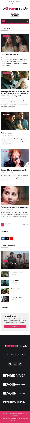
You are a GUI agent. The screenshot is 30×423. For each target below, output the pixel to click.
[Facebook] (3, 238)
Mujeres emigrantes (16, 297)
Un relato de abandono (10, 264)
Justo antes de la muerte (10, 54)
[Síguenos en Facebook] (12, 3)
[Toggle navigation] (3, 21)
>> (9, 225)
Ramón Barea (6, 36)
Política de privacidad (16, 418)
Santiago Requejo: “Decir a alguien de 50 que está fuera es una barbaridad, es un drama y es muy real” (15, 94)
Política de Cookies (11, 421)
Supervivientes (15, 280)
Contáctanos (21, 421)
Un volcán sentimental (17, 272)
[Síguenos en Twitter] (15, 3)
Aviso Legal (25, 418)
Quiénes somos (6, 418)
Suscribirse (15, 326)
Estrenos (5, 260)
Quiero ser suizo (7, 133)
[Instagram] (11, 238)
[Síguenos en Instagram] (17, 3)
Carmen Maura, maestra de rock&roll (14, 170)
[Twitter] (7, 238)
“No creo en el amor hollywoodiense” (14, 207)
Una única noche (15, 288)
